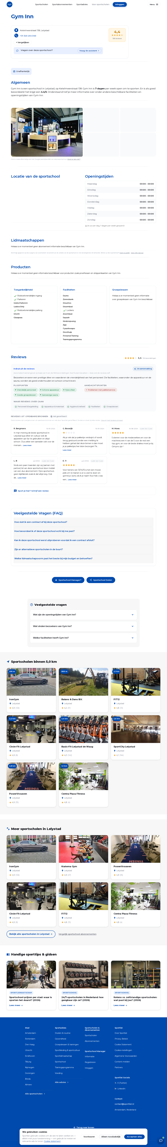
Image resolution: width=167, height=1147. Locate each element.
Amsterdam (30, 1033)
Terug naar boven (83, 1127)
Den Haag (29, 1044)
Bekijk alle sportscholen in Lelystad (31, 934)
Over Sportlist (121, 1033)
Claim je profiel (125, 253)
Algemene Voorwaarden (126, 1056)
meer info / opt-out (137, 253)
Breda (28, 1079)
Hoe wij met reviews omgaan (112, 420)
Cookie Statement (123, 1044)
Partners (119, 1067)
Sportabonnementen (62, 4)
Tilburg (28, 1062)
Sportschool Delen (101, 580)
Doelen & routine (62, 1033)
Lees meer (27, 445)
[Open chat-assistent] (160, 1140)
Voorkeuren (89, 1137)
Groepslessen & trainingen (67, 1044)
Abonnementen (92, 1041)
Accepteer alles (134, 1137)
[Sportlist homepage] (9, 4)
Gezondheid (60, 1039)
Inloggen (119, 4)
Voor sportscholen (100, 4)
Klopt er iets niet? (73, 159)
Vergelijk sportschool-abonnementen (77, 934)
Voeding (58, 1073)
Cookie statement (52, 1141)
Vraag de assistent (88, 51)
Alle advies (62, 1082)
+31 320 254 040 (28, 36)
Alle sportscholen (35, 1093)
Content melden (122, 1062)
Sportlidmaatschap (63, 1056)
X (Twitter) (122, 1083)
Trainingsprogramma (64, 1067)
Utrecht (28, 1050)
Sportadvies (82, 4)
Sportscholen (41, 4)
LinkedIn (121, 1088)
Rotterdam (30, 1039)
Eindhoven (30, 1056)
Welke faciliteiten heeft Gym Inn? (51, 638)
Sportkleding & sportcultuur (67, 1050)
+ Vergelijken (22, 42)
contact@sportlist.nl (124, 1104)
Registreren (90, 1062)
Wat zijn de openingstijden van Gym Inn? (54, 614)
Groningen (30, 1073)
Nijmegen (29, 1067)
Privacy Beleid (121, 1039)
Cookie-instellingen (123, 1050)
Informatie (89, 1056)
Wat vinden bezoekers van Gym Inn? (52, 626)
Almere (28, 1084)
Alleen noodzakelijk (110, 1137)
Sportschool (60, 1062)
